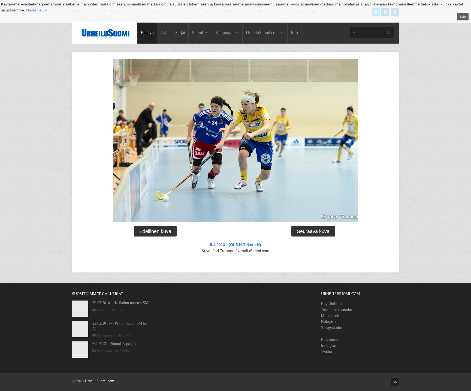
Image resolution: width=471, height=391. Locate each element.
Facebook (329, 339)
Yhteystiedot (331, 327)
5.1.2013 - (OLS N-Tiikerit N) (235, 245)
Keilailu (103, 310)
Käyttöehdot (331, 303)
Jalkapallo (104, 351)
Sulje (463, 16)
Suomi (197, 32)
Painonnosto (106, 335)
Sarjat (180, 32)
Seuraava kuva (313, 231)
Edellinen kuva (155, 231)
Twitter (327, 351)
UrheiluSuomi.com (262, 32)
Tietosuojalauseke (336, 309)
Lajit (164, 32)
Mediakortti (330, 315)
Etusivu (147, 32)
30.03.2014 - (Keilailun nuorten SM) (121, 303)
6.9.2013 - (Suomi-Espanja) (114, 344)
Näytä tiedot (36, 10)
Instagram (330, 345)
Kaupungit (224, 32)
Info (294, 32)
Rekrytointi (330, 321)
